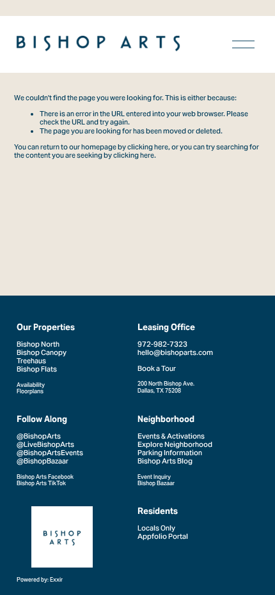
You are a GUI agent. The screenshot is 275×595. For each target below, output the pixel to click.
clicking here (147, 146)
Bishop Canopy (42, 353)
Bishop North (38, 344)
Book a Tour (157, 369)
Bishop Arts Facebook (45, 477)
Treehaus (31, 361)
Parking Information (170, 453)
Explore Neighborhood (175, 445)
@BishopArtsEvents (50, 453)
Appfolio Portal (163, 536)
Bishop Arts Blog (165, 461)
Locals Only (156, 528)
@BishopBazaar (42, 461)
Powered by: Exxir (40, 579)
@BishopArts (39, 436)
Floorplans (30, 391)
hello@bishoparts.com (175, 353)
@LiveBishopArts (45, 445)
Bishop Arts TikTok (41, 483)
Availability (31, 385)
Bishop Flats (37, 369)
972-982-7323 (162, 344)
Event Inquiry (154, 477)
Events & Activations (171, 436)
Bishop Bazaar (156, 483)
